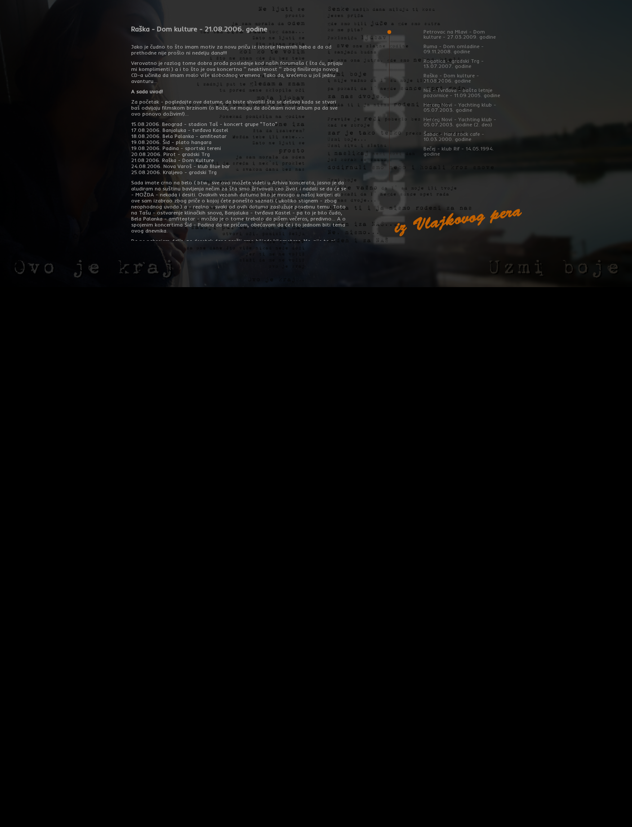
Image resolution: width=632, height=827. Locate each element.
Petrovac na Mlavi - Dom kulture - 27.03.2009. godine (459, 34)
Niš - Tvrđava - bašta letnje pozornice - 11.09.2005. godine (461, 92)
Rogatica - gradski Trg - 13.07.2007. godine (453, 63)
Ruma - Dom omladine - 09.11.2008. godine (453, 49)
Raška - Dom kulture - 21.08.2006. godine (451, 78)
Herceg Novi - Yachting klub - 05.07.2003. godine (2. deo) (459, 122)
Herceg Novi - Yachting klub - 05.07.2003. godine (459, 107)
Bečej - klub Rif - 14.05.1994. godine (458, 151)
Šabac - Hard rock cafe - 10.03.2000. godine (453, 136)
